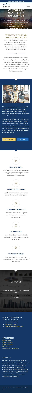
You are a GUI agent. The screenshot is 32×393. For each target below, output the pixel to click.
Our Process (16, 232)
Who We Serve (16, 167)
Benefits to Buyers (16, 189)
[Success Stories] (16, 247)
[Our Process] (16, 225)
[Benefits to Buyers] (16, 183)
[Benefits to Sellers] (16, 203)
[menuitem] (27, 5)
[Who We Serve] (16, 161)
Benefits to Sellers (16, 209)
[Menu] (27, 5)
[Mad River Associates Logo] (13, 5)
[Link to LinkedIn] (28, 391)
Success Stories (16, 254)
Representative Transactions (10, 348)
